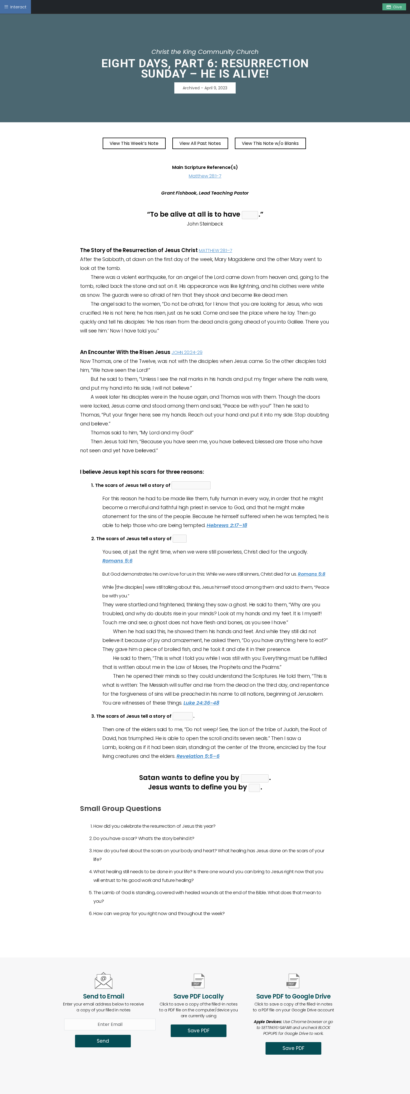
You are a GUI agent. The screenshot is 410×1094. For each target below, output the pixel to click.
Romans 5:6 (117, 560)
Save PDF (198, 1030)
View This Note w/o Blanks (270, 143)
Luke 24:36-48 (201, 702)
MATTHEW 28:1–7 (215, 250)
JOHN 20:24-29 (187, 352)
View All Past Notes (200, 143)
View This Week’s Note (134, 143)
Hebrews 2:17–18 (227, 525)
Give (397, 7)
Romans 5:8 (311, 574)
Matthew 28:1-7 (205, 176)
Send (103, 1041)
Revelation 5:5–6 (198, 756)
